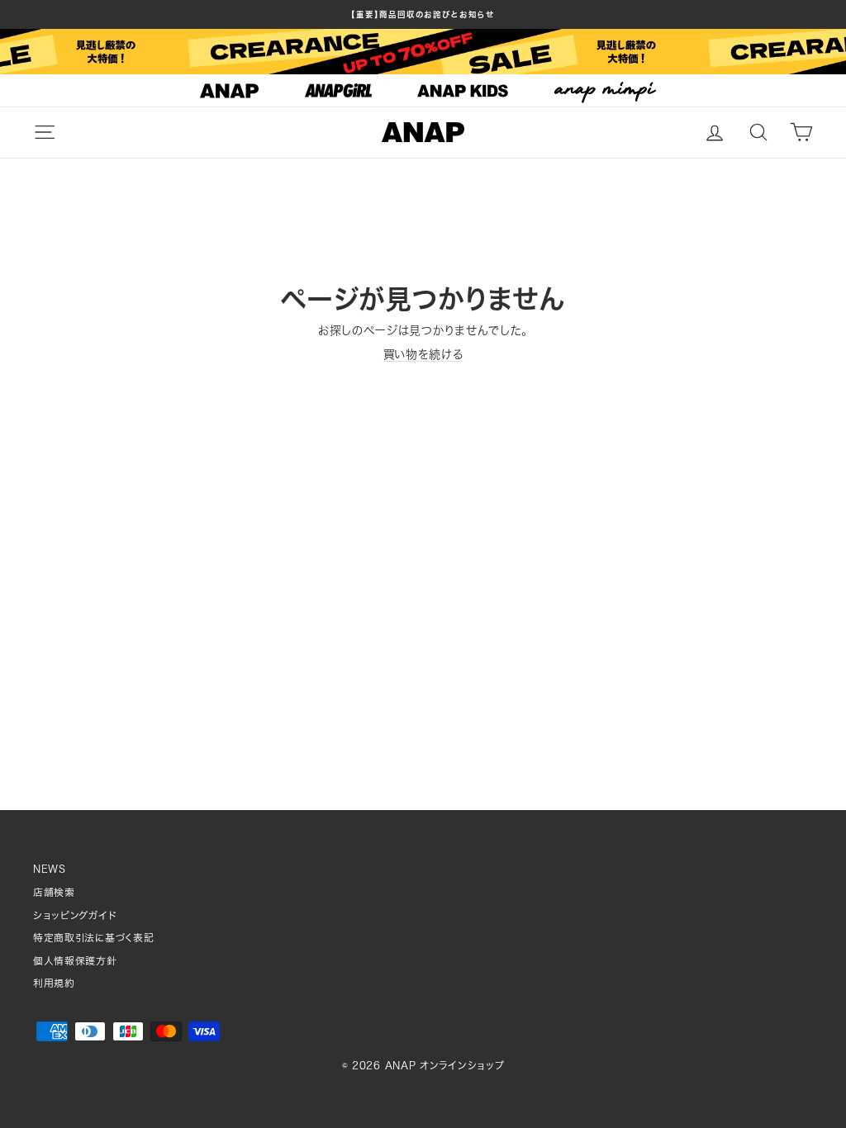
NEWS (49, 869)
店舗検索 (54, 892)
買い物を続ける (423, 354)
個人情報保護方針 (75, 960)
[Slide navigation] (423, 90)
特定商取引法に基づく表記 (93, 937)
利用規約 (54, 983)
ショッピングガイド (74, 915)
